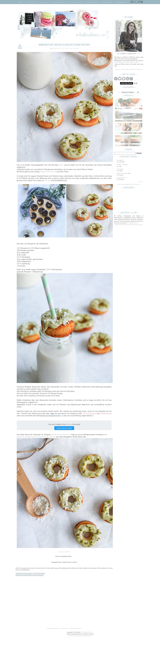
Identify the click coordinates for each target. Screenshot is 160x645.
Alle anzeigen (140, 181)
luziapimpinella (121, 178)
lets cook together (72, 48)
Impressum (107, 2)
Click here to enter (64, 428)
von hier (47, 181)
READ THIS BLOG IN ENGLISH (134, 69)
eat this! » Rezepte (122, 164)
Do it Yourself (75, 2)
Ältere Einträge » (76, 628)
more (138, 53)
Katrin (61, 165)
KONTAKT (118, 224)
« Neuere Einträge (52, 628)
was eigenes (120, 160)
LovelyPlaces (92, 2)
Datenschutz (121, 2)
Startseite (64, 628)
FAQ (123, 69)
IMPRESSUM (130, 224)
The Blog (43, 2)
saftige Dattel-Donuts (47, 172)
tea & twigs (120, 169)
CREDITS (123, 224)
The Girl (31, 2)
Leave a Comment (65, 552)
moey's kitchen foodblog (124, 173)
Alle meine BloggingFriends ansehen (128, 184)
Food (63, 48)
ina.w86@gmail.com (133, 223)
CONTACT (118, 69)
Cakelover (57, 48)
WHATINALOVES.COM (87, 632)
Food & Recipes (58, 2)
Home (21, 2)
